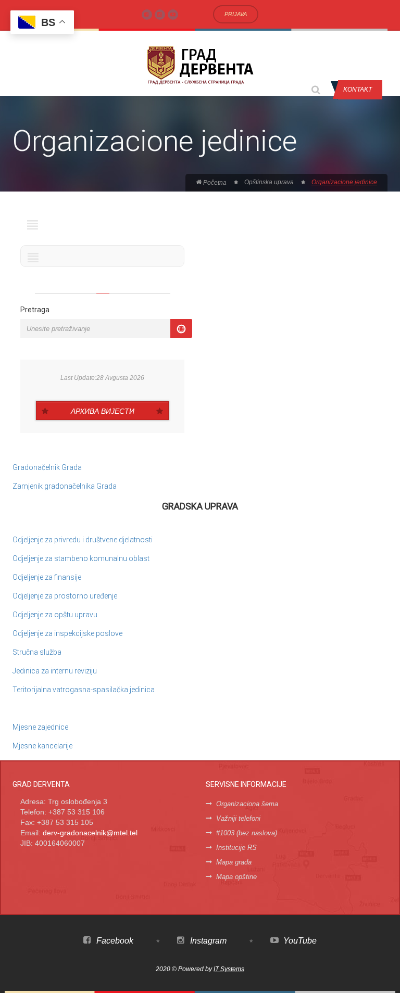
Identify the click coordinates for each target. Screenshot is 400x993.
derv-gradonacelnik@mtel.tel (90, 833)
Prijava (235, 14)
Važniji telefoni (238, 818)
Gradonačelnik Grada (47, 467)
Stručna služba (36, 652)
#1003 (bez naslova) (246, 833)
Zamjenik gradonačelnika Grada (64, 486)
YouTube (299, 940)
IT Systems (229, 969)
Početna (214, 182)
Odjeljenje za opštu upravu (54, 614)
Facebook (113, 940)
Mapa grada (234, 862)
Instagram (207, 940)
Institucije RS (236, 847)
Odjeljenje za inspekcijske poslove (67, 633)
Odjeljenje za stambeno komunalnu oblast (80, 558)
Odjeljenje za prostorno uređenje (64, 596)
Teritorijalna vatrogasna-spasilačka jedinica (83, 689)
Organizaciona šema (247, 804)
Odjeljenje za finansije (46, 577)
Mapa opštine (236, 877)
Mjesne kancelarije (42, 746)
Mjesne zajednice (40, 727)
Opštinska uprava (269, 182)
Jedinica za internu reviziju (54, 671)
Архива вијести (102, 411)
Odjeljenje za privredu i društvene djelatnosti (82, 540)
